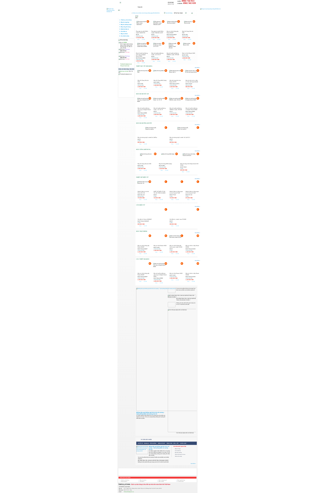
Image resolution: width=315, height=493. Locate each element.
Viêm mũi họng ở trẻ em (180, 454)
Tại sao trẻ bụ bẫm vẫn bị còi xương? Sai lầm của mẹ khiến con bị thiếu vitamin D (185, 289)
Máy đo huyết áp (125, 22)
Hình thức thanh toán (170, 7)
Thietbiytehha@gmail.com (126, 64)
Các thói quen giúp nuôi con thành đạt (185, 432)
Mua (138, 39)
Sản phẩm (158, 7)
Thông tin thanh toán (124, 65)
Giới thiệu (149, 7)
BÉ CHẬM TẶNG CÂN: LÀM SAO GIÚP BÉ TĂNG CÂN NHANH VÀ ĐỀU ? (186, 299)
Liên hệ (181, 7)
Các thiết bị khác (125, 36)
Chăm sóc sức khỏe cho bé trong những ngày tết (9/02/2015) (146, 13)
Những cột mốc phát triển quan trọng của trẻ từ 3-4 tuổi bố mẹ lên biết (185, 303)
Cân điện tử (124, 31)
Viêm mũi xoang (178, 456)
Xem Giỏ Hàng (169, 13)
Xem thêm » (197, 67)
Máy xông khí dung (126, 26)
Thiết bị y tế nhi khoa (126, 20)
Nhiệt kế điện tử (125, 29)
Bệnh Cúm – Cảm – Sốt (172, 443)
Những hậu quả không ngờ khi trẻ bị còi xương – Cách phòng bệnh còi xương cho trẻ (150, 413)
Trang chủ (140, 7)
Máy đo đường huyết (126, 24)
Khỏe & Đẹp (183, 443)
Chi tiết (143, 39)
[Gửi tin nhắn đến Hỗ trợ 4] (123, 54)
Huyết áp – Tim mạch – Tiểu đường (147, 443)
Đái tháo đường (178, 452)
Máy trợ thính (124, 33)
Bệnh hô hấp (161, 443)
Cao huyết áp (178, 450)
